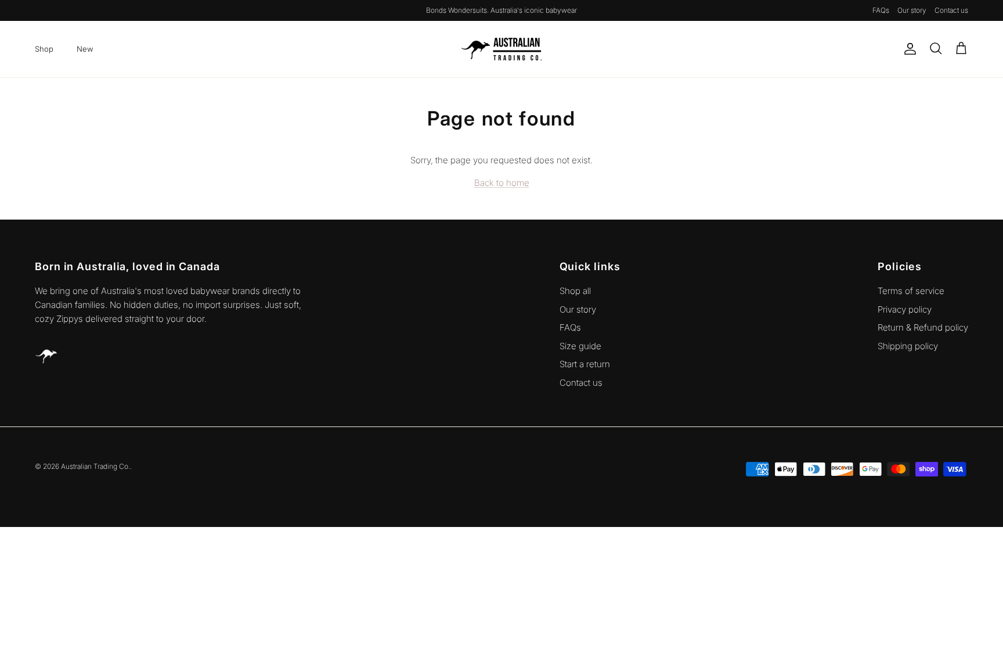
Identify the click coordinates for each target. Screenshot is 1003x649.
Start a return (585, 364)
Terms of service (911, 290)
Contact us (951, 10)
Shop (44, 48)
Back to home (501, 182)
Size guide (580, 346)
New (85, 48)
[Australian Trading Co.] (501, 49)
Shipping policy (908, 346)
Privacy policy (905, 309)
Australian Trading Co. (95, 466)
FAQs (880, 10)
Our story (911, 10)
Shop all (575, 290)
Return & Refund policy (923, 327)
